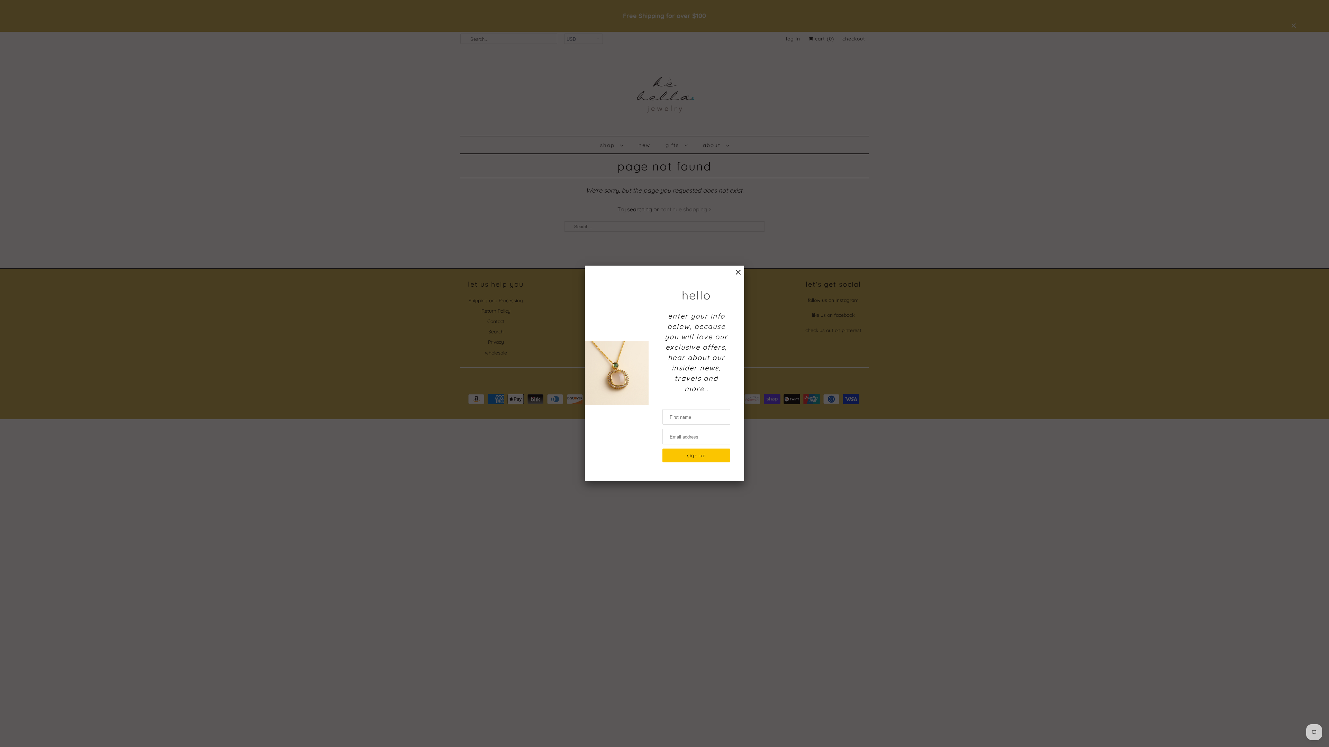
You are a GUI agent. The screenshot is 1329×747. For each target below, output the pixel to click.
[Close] (738, 272)
